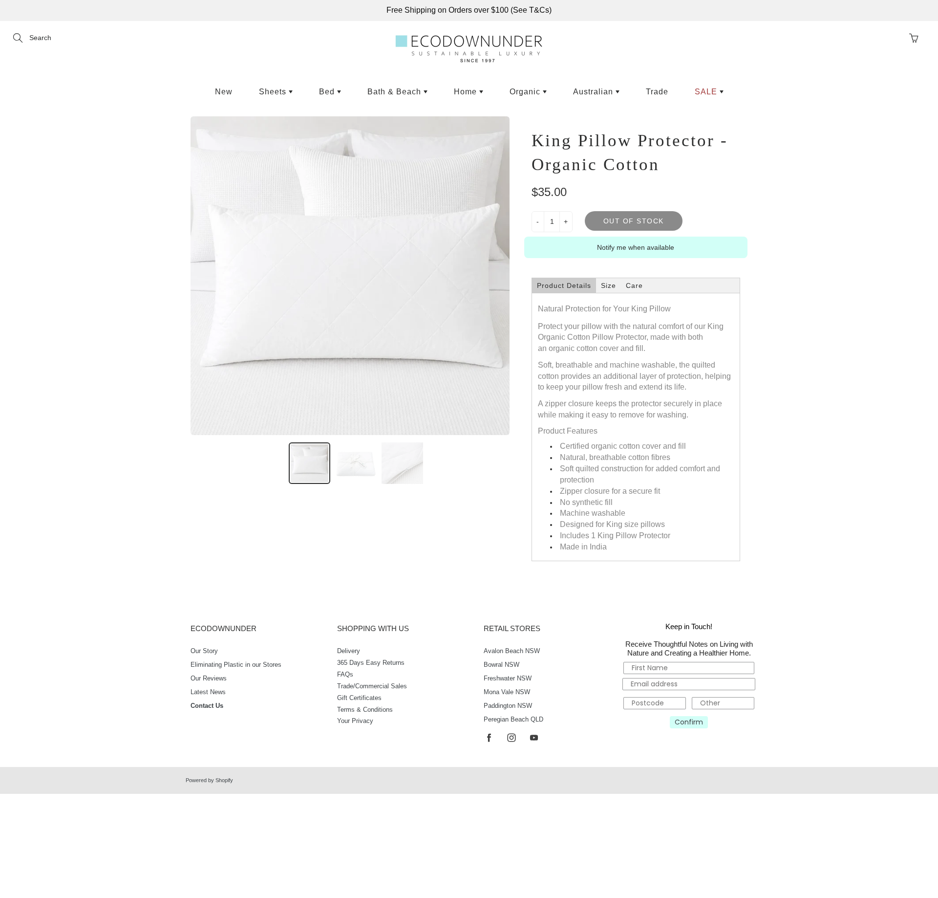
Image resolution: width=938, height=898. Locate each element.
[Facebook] (488, 737)
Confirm (689, 722)
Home (466, 92)
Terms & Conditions (365, 709)
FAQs (345, 674)
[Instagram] (511, 737)
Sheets (274, 92)
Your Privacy (355, 721)
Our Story (204, 651)
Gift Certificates (359, 698)
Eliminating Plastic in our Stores (236, 664)
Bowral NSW (501, 664)
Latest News (208, 692)
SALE (707, 92)
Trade (657, 92)
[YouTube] (533, 737)
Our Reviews (209, 678)
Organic (526, 92)
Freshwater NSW (508, 678)
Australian (594, 92)
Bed (328, 92)
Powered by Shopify (209, 780)
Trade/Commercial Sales (372, 686)
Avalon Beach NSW (512, 651)
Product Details (564, 285)
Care (634, 285)
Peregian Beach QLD (513, 719)
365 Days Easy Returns (371, 662)
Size (608, 285)
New (224, 92)
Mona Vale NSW (507, 692)
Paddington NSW (508, 705)
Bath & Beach (395, 92)
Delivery (348, 651)
